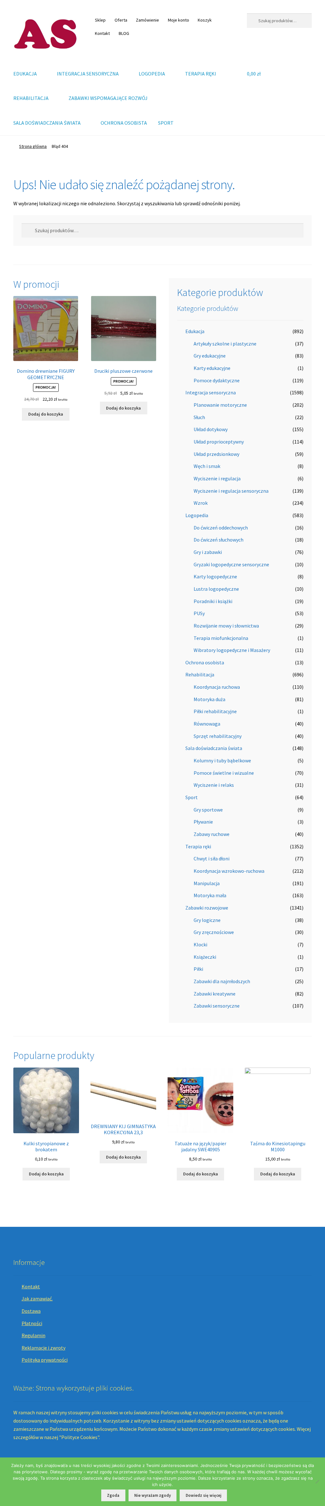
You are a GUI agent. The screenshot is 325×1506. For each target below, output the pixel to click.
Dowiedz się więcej (203, 1495)
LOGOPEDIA (152, 73)
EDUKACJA (25, 73)
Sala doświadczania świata (213, 748)
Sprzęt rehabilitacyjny (218, 736)
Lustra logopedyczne (216, 589)
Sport (191, 797)
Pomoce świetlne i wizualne (224, 773)
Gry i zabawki (208, 552)
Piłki (198, 969)
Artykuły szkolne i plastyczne (225, 343)
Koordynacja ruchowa (217, 687)
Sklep (100, 20)
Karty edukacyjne (212, 368)
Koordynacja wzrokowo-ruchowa (229, 871)
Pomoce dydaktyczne (217, 380)
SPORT (166, 123)
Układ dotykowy (211, 429)
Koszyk (205, 20)
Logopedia (196, 515)
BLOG (124, 33)
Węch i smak (207, 466)
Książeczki (205, 957)
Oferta (121, 20)
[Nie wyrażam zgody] (317, 1481)
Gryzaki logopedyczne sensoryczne (231, 564)
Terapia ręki (198, 846)
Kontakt (102, 33)
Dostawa (31, 1311)
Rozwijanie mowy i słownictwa (226, 625)
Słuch (199, 417)
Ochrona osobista (204, 662)
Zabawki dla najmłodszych (222, 981)
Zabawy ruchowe (211, 834)
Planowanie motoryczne (220, 405)
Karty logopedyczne (215, 576)
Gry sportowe (208, 809)
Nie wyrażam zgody (152, 1495)
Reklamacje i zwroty (43, 1348)
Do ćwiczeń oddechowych (221, 527)
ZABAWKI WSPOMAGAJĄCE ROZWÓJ (108, 98)
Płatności (32, 1323)
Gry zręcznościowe (214, 932)
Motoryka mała (210, 895)
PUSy (199, 613)
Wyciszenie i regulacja (217, 478)
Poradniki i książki (213, 601)
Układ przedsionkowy (216, 454)
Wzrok (201, 503)
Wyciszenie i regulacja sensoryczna (231, 491)
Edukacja (194, 331)
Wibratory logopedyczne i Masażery (232, 650)
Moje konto (178, 20)
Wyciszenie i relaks (214, 785)
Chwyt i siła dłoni (211, 858)
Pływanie (203, 822)
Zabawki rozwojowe (206, 907)
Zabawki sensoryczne (217, 1006)
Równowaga (207, 723)
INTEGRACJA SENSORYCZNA (88, 73)
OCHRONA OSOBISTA (124, 123)
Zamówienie (147, 20)
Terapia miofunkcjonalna (221, 638)
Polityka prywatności (45, 1360)
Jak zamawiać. (37, 1298)
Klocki (200, 944)
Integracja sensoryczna (210, 392)
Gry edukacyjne (210, 355)
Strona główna (33, 146)
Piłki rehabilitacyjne (215, 711)
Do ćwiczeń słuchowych (218, 539)
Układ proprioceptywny (219, 441)
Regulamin (33, 1335)
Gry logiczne (207, 920)
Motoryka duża (209, 699)
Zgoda (113, 1495)
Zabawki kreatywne (214, 993)
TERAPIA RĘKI (200, 73)
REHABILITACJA (31, 98)
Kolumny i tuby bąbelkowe (222, 760)
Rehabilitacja (199, 674)
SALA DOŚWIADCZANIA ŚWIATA (47, 123)
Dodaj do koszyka (45, 414)
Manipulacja (207, 883)
